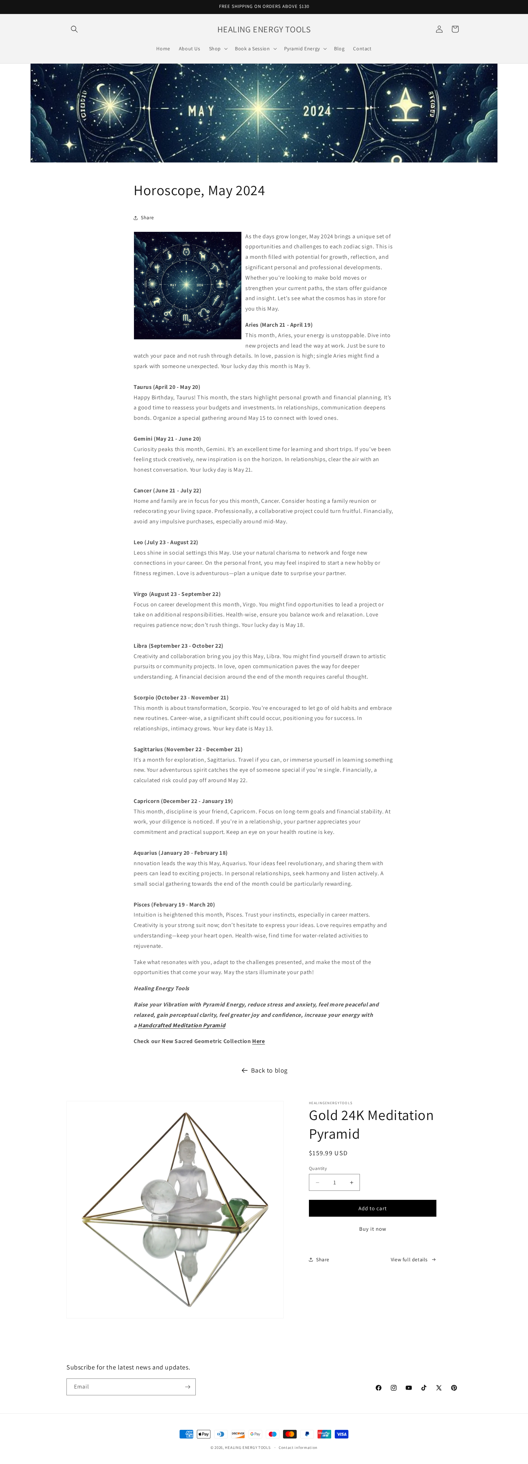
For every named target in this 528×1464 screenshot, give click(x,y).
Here (258, 1041)
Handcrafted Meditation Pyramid (181, 1025)
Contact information (298, 1447)
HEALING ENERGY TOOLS (247, 1447)
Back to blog (269, 1070)
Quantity (318, 1168)
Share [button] (147, 217)
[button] (74, 29)
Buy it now (372, 1228)
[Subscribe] (187, 1386)
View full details (409, 1259)
